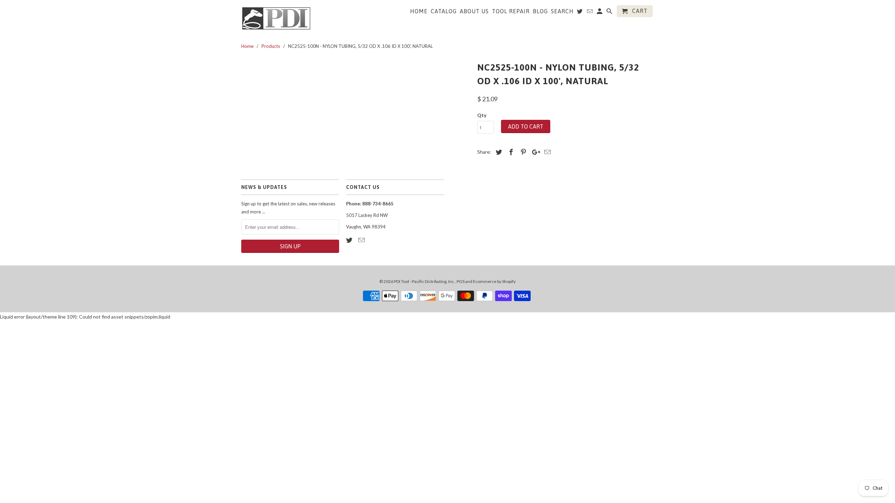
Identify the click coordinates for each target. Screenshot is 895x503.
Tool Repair (511, 11)
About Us (474, 11)
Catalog (444, 11)
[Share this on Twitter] (497, 152)
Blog (540, 11)
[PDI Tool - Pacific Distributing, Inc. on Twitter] (350, 240)
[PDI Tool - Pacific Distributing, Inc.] (276, 17)
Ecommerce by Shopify (494, 281)
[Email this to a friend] (546, 152)
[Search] (610, 12)
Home (419, 11)
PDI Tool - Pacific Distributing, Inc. (424, 281)
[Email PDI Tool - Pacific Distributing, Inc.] (362, 240)
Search (562, 11)
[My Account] (600, 12)
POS (461, 281)
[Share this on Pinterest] (522, 152)
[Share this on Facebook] (510, 152)
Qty (481, 115)
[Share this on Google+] (534, 152)
